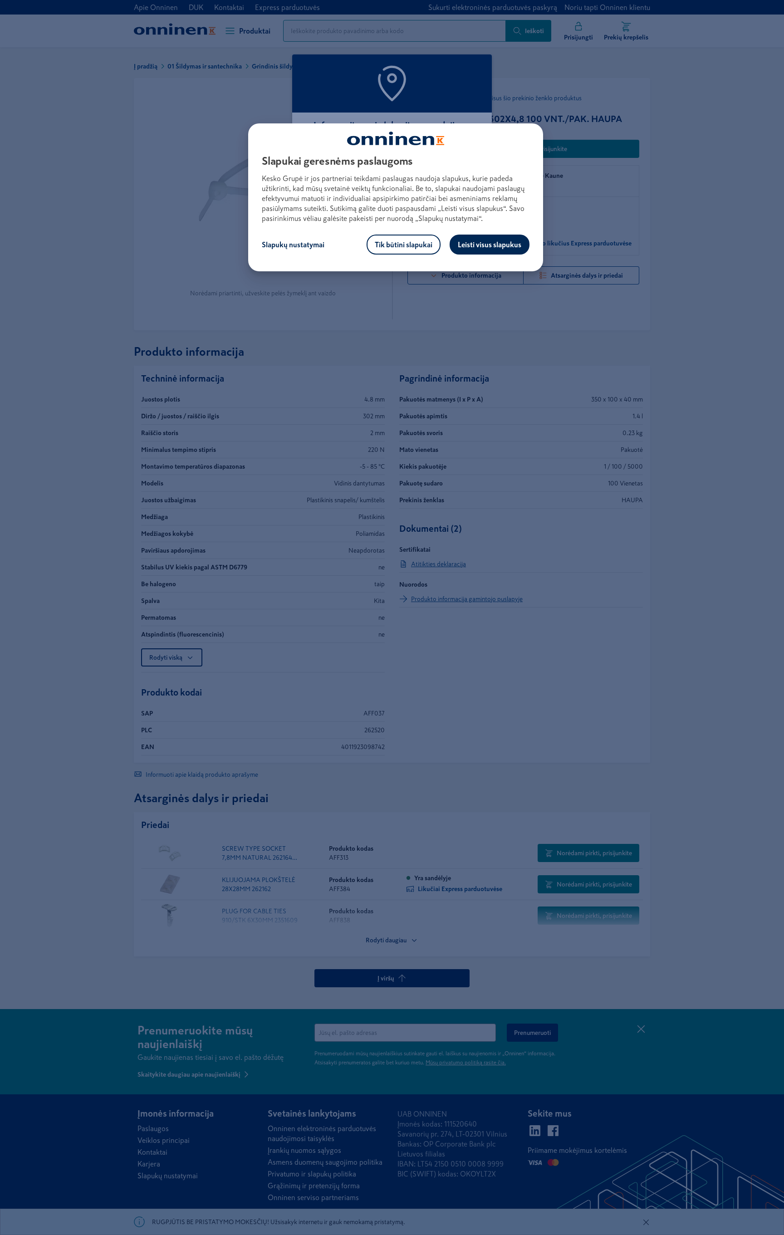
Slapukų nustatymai (293, 244)
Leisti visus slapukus (489, 244)
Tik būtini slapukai (403, 244)
